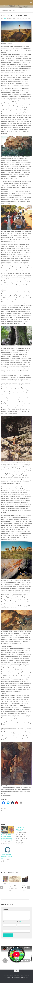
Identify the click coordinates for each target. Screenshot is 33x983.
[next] (28, 887)
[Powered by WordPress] (12, 977)
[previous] (1, 887)
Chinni (4, 18)
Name (5, 922)
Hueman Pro (24, 977)
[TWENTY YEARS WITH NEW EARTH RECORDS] (23, 835)
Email (19, 922)
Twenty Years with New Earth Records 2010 (6, 856)
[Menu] (30, 2)
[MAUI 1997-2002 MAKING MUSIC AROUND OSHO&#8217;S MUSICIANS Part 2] (7, 829)
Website (5, 928)
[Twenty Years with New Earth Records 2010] (7, 849)
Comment (6, 909)
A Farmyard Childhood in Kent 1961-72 (27, 886)
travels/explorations (8, 10)
